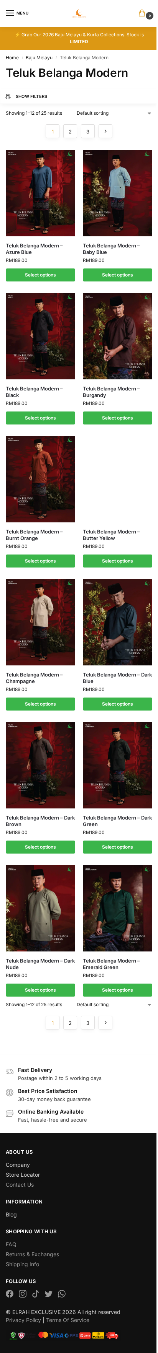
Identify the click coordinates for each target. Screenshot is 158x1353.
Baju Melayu (39, 57)
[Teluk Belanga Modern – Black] (40, 336)
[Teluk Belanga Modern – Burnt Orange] (40, 479)
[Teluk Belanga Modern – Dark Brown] (40, 765)
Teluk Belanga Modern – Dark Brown (40, 821)
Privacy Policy (23, 1320)
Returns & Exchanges (32, 1254)
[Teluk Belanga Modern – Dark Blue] (117, 622)
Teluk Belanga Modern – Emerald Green (111, 964)
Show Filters (32, 96)
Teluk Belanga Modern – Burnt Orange (34, 535)
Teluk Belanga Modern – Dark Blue (117, 678)
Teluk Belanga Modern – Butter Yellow (111, 535)
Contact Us (20, 1184)
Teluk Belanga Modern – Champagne (34, 678)
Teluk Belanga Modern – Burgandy (111, 391)
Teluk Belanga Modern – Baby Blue (111, 248)
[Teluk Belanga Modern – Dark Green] (117, 765)
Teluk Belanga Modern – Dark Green (117, 821)
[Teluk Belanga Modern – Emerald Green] (117, 908)
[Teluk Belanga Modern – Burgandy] (117, 336)
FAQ (11, 1244)
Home (12, 57)
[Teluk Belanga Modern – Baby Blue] (117, 193)
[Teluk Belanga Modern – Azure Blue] (40, 193)
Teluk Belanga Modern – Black (34, 391)
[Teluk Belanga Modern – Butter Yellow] (117, 479)
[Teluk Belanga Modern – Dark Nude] (40, 908)
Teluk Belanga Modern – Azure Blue (34, 248)
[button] (143, 13)
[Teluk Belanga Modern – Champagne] (40, 622)
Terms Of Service (67, 1320)
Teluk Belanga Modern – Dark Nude (40, 964)
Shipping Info (22, 1264)
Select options (40, 275)
